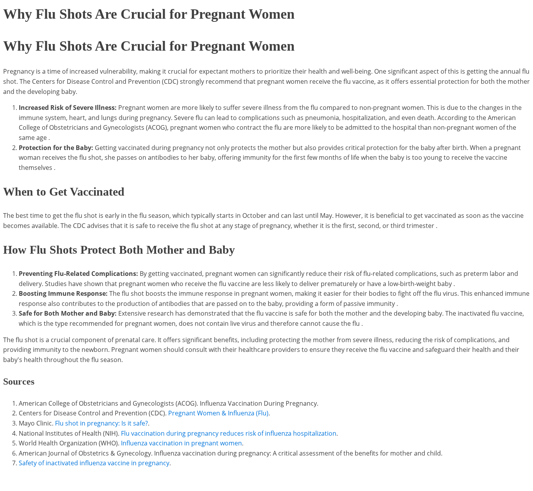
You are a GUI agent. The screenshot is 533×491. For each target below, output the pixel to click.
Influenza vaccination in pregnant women (181, 443)
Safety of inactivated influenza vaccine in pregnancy (94, 463)
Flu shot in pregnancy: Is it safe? (101, 423)
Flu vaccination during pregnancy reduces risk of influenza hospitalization (228, 433)
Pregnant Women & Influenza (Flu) (218, 413)
